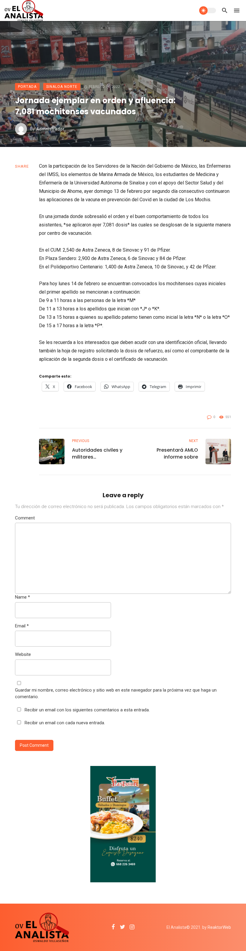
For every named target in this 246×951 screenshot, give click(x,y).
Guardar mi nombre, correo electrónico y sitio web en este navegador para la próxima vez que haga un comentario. (116, 693)
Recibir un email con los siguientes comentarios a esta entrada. (87, 710)
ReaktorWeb (219, 927)
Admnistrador (50, 129)
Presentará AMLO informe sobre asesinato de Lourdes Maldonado (172, 453)
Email (22, 626)
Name (22, 597)
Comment (25, 518)
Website (23, 654)
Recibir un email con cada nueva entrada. (65, 722)
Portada (27, 87)
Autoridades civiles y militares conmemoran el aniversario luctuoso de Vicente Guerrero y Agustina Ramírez (98, 453)
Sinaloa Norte (61, 87)
